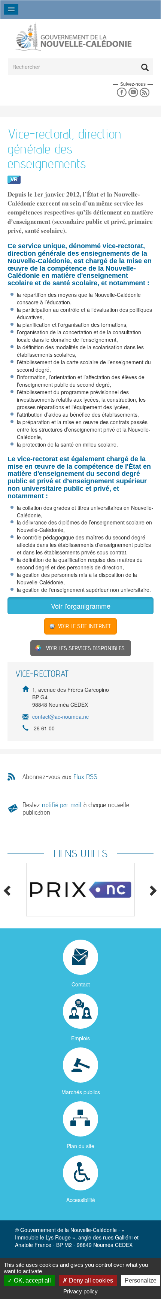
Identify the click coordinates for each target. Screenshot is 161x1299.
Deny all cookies (90, 1280)
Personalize (141, 1280)
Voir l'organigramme (80, 606)
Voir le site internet (84, 626)
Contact (81, 984)
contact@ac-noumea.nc (60, 717)
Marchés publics (80, 1092)
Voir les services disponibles (85, 648)
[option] (80, 889)
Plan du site (80, 1146)
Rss (145, 93)
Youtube (133, 93)
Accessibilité (80, 1200)
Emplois (80, 1038)
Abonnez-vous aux (59, 777)
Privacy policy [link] (80, 1291)
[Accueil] (73, 37)
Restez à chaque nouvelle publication (75, 808)
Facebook (121, 93)
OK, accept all (31, 1280)
